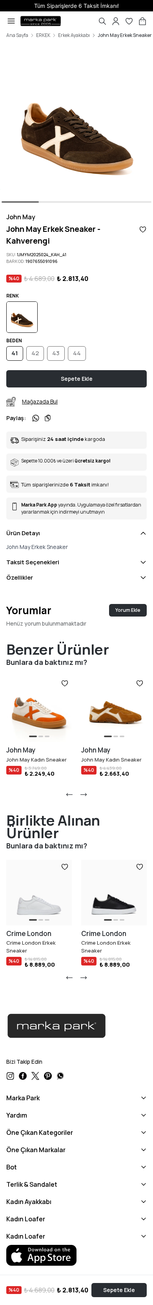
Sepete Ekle (119, 1290)
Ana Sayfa (17, 35)
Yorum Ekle (127, 610)
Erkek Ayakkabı (74, 35)
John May (20, 217)
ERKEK (43, 35)
